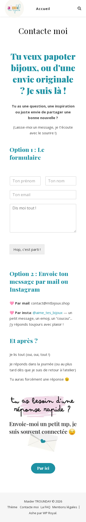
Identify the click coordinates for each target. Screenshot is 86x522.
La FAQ (45, 507)
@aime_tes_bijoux (48, 312)
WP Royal (49, 513)
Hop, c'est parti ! (27, 249)
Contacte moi (29, 507)
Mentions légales (64, 507)
